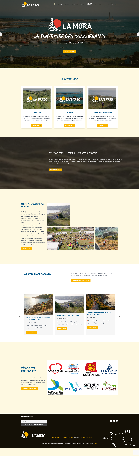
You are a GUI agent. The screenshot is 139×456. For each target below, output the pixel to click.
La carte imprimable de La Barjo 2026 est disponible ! (38, 313)
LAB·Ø (95, 443)
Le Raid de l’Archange (67, 437)
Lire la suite (31, 327)
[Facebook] (111, 421)
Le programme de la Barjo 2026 (68, 316)
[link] (116, 4)
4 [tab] (70, 339)
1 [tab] (65, 339)
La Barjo (52, 437)
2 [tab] (67, 339)
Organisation (84, 437)
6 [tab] (73, 339)
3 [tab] (69, 339)
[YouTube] (117, 421)
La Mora (57, 437)
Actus (90, 437)
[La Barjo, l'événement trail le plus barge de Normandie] (30, 4)
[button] (102, 4)
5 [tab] (72, 339)
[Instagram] (114, 421)
